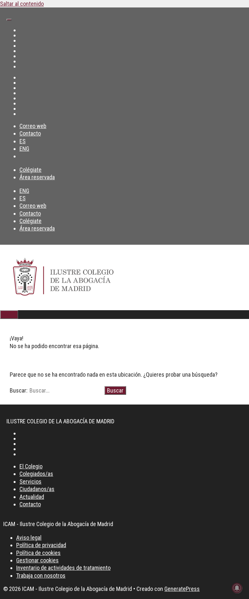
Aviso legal (29, 537)
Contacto (30, 133)
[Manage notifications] (237, 588)
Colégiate (30, 169)
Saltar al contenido (22, 3)
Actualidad (31, 496)
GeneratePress (182, 588)
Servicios (30, 481)
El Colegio (30, 466)
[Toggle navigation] (9, 20)
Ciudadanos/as (36, 489)
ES (22, 141)
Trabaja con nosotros (40, 575)
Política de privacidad (41, 545)
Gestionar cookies (37, 560)
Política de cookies (38, 552)
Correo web (32, 126)
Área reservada (37, 177)
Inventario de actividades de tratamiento (63, 567)
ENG (24, 148)
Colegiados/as (36, 473)
